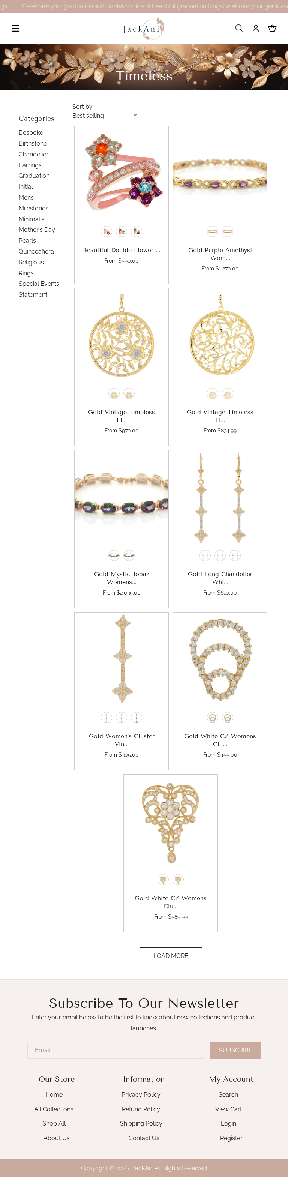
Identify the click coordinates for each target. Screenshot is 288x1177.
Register (231, 1138)
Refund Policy (141, 1109)
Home (54, 1094)
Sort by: (83, 106)
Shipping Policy (141, 1123)
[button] (16, 28)
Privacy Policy (141, 1094)
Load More (170, 955)
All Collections (54, 1109)
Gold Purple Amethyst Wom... (220, 254)
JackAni (142, 1168)
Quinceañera (36, 251)
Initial (26, 186)
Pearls (27, 240)
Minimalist (32, 219)
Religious (31, 262)
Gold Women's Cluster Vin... (121, 740)
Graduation (34, 175)
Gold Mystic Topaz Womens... (121, 578)
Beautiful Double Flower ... (121, 250)
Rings (26, 273)
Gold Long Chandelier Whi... (220, 578)
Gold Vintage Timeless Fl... (121, 416)
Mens (26, 197)
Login (228, 1123)
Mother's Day (37, 229)
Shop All (54, 1123)
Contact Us (144, 1138)
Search (228, 1094)
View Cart (228, 1109)
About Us (57, 1138)
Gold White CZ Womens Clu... (220, 740)
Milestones (33, 208)
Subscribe (235, 1050)
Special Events (39, 283)
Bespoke (31, 132)
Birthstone (33, 143)
